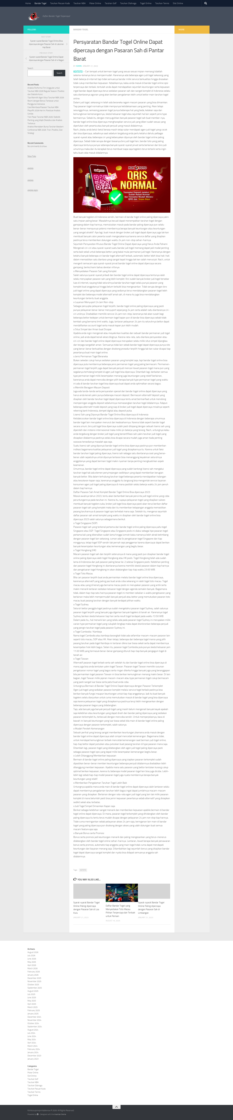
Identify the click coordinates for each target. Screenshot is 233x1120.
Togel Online (145, 3)
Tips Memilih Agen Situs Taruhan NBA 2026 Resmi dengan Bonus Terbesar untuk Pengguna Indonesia (46, 100)
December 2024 (34, 1017)
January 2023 (33, 1059)
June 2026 (32, 959)
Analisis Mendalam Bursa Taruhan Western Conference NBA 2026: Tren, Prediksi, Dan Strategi (46, 129)
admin (79, 66)
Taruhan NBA (79, 3)
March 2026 (32, 968)
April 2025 (32, 1004)
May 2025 (32, 1001)
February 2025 (34, 1010)
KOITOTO (78, 71)
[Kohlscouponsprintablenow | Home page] (34, 16)
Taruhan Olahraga (128, 3)
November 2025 (34, 981)
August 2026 (33, 952)
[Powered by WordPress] (38, 1114)
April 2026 (32, 965)
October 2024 (33, 1023)
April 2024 (32, 1043)
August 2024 (33, 1030)
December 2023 (34, 1055)
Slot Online (178, 3)
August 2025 (33, 991)
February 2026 (34, 971)
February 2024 (34, 1049)
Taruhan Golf (110, 3)
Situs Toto (32, 156)
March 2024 (32, 1046)
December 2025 (34, 978)
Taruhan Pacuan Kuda (60, 3)
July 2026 (31, 955)
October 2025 (33, 984)
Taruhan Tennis (162, 3)
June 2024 (32, 1036)
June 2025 (32, 997)
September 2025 (35, 988)
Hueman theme (60, 1114)
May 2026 (32, 962)
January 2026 (33, 975)
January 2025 (33, 1013)
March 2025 (32, 1007)
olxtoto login (33, 190)
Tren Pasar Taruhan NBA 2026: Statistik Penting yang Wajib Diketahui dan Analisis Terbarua (45, 120)
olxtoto (30, 168)
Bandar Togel (40, 3)
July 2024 (31, 1033)
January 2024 (33, 1052)
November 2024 (34, 1020)
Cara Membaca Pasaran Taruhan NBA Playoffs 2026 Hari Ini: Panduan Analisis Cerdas (44, 110)
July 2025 (31, 994)
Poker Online (95, 3)
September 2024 (35, 1026)
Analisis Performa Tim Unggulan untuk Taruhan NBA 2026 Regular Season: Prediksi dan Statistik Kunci (46, 91)
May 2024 (32, 1039)
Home (28, 3)
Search (30, 68)
